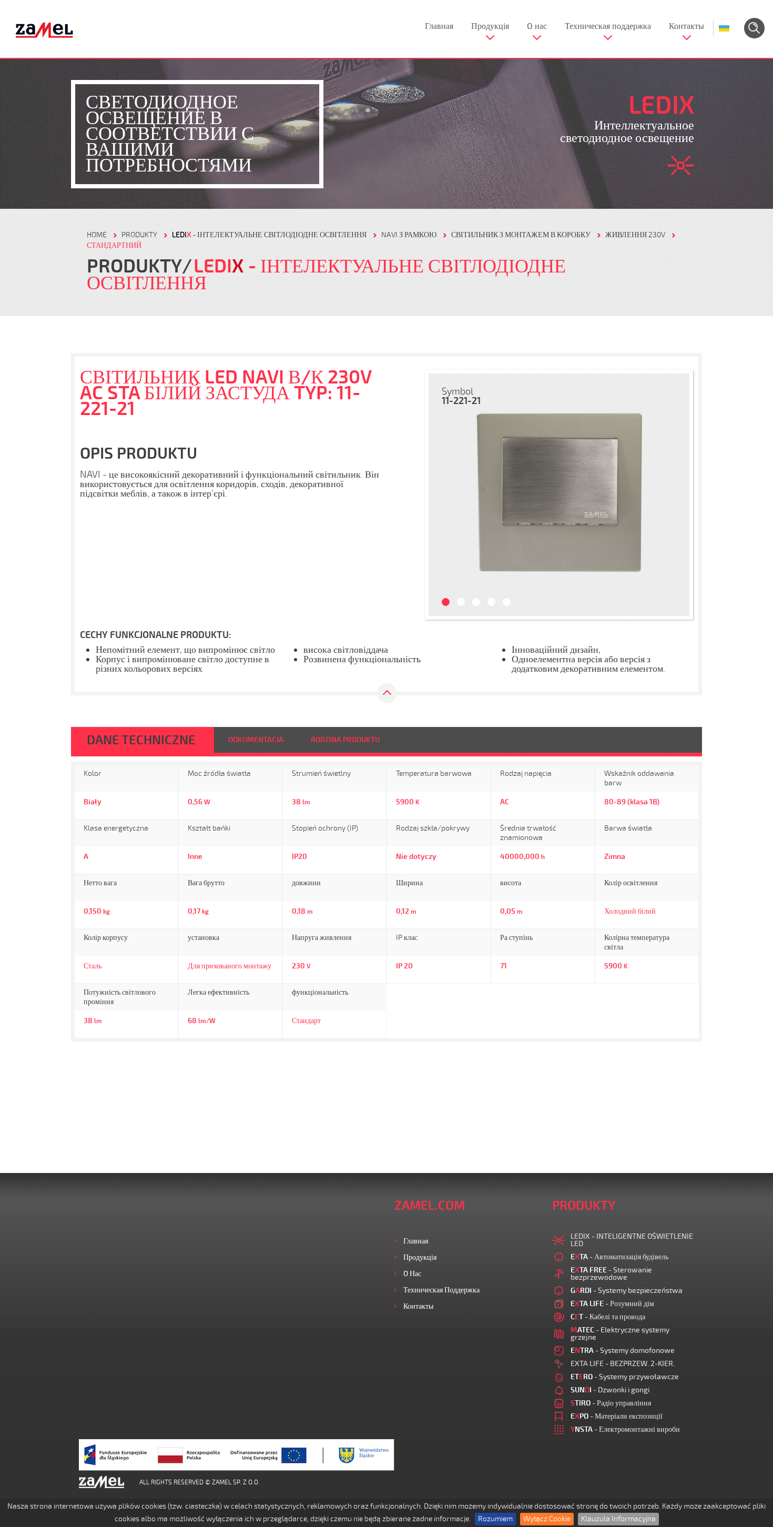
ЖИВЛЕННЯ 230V (635, 234)
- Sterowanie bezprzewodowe (611, 1274)
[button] (441, 494)
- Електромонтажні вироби (625, 1429)
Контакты (686, 26)
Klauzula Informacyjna (618, 1518)
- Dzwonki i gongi (610, 1390)
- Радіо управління (611, 1403)
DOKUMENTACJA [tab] (255, 739)
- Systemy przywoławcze (625, 1376)
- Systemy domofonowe (623, 1350)
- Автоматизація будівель (619, 1256)
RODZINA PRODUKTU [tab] (345, 739)
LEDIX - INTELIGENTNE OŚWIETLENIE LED (632, 1240)
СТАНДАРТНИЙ (114, 245)
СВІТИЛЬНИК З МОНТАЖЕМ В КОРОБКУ (521, 234)
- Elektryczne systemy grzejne (620, 1334)
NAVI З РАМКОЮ (408, 234)
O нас (537, 26)
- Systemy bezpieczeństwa (627, 1290)
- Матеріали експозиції (617, 1416)
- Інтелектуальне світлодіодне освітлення (269, 234)
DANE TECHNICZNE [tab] (141, 740)
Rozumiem (495, 1518)
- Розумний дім (612, 1303)
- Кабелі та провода (608, 1316)
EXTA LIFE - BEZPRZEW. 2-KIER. (623, 1363)
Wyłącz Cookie (547, 1518)
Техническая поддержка (608, 26)
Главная (439, 26)
